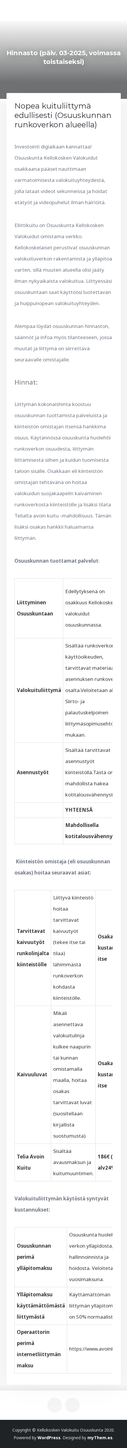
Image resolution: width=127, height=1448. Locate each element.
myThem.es (100, 1437)
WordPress (49, 1437)
